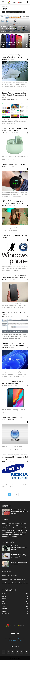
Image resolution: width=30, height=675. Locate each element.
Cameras (8, 12)
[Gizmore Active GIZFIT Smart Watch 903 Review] (15, 181)
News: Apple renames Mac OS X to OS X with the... (14, 419)
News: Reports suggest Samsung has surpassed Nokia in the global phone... (15, 457)
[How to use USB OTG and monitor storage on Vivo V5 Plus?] (6, 556)
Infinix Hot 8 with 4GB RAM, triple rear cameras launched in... (14, 382)
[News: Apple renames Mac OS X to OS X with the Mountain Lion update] (15, 434)
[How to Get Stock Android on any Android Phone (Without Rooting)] (6, 548)
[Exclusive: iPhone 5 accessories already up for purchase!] (15, 24)
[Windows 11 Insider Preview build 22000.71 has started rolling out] (15, 359)
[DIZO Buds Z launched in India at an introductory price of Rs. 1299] (15, 144)
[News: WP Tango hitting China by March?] (15, 253)
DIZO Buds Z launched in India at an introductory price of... (14, 129)
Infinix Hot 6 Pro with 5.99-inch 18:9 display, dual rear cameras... (14, 276)
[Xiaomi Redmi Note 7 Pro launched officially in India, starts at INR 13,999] (12, 43)
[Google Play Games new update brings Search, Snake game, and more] (15, 110)
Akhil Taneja (5, 205)
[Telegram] (17, 652)
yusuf (3, 422)
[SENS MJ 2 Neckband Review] (5, 564)
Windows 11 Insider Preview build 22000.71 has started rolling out (15, 344)
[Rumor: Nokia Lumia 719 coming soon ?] (15, 326)
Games (20, 12)
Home (3, 6)
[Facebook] (3, 652)
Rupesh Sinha (5, 239)
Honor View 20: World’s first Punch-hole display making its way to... (19, 511)
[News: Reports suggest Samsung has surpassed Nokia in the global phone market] (15, 472)
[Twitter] (21, 652)
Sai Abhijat (4, 59)
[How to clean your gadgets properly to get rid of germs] (15, 71)
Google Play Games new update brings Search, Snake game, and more (14, 95)
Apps (3, 12)
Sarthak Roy (5, 132)
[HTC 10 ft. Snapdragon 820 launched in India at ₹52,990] (15, 216)
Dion (2, 31)
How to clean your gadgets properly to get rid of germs (12, 56)
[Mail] (12, 652)
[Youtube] (26, 652)
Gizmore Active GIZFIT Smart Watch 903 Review (13, 166)
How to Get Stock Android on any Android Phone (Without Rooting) (19, 547)
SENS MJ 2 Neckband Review (19, 562)
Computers (14, 12)
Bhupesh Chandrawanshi (8, 99)
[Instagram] (8, 652)
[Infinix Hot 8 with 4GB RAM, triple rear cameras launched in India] (15, 397)
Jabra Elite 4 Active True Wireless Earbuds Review (15, 583)
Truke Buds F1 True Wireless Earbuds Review (13, 579)
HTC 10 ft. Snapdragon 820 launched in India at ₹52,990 (12, 202)
